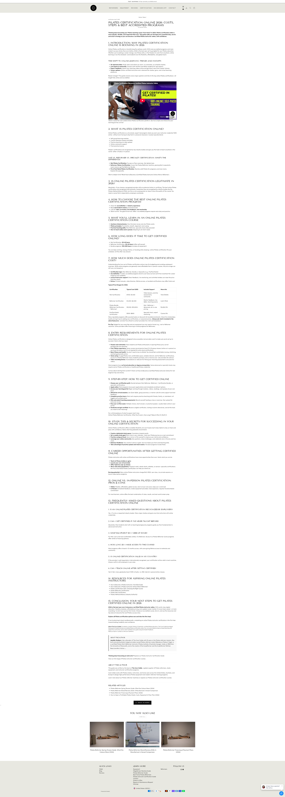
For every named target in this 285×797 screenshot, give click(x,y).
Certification (146, 8)
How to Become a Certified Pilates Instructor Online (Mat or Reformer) (147, 174)
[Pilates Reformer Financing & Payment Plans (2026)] (178, 734)
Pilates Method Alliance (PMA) (117, 191)
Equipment (124, 8)
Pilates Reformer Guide (140, 773)
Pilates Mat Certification (118, 592)
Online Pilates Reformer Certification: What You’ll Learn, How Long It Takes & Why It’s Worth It (137, 415)
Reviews (134, 8)
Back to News (144, 702)
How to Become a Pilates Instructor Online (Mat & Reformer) (129, 586)
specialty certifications (118, 385)
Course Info (164, 313)
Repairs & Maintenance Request (143, 782)
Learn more (114, 167)
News (144, 17)
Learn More (164, 301)
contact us (120, 631)
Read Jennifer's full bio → (118, 648)
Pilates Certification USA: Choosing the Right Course (127, 588)
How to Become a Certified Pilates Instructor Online (154, 371)
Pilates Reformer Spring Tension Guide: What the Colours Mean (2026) (132, 688)
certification (111, 19)
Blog (100, 771)
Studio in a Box (137, 780)
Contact (172, 8)
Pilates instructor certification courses (134, 659)
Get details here (149, 163)
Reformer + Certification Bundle (161, 383)
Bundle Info (164, 307)
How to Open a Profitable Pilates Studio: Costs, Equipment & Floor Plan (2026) (135, 695)
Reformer (147, 383)
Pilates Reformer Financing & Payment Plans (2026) (127, 693)
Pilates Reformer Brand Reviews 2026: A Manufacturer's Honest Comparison (134, 690)
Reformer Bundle (130, 167)
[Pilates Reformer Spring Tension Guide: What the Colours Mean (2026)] (107, 734)
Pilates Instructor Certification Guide (153, 656)
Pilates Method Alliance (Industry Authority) (124, 594)
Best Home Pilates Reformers (142, 775)
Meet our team (112, 631)
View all (142, 716)
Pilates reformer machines (130, 678)
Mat (142, 383)
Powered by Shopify (105, 791)
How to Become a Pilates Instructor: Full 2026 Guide (127, 585)
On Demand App (160, 8)
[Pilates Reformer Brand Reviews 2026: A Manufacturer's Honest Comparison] (143, 734)
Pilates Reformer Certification (120, 590)
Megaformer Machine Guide (142, 771)
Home (140, 17)
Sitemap (135, 784)
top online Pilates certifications (163, 76)
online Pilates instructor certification (154, 620)
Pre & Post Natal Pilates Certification (124, 468)
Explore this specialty (117, 171)
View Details (164, 295)
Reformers (113, 8)
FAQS (101, 769)
